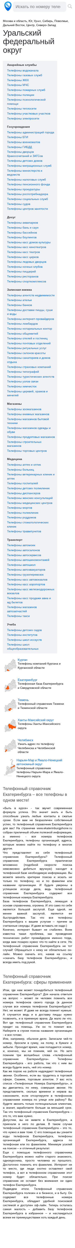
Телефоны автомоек (21, 545)
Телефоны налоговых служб (26, 179)
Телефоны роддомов (21, 517)
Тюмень (23, 700)
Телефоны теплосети (21, 108)
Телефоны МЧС (18, 85)
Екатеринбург (27, 680)
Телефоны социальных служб (27, 199)
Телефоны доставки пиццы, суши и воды (30, 312)
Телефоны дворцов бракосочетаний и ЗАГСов (25, 154)
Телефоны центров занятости (27, 208)
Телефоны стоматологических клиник (28, 524)
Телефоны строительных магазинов (24, 444)
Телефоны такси (18, 616)
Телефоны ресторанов (22, 276)
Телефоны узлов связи (22, 381)
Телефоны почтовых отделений (29, 343)
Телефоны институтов (22, 634)
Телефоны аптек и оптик (24, 464)
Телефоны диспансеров (23, 493)
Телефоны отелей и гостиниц (27, 338)
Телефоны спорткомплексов (26, 281)
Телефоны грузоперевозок (25, 574)
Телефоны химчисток (21, 386)
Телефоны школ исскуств (24, 639)
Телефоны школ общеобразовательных (23, 646)
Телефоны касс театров (23, 252)
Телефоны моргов (19, 507)
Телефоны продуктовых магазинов (31, 436)
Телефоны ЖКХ (18, 80)
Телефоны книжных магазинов (28, 414)
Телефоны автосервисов (24, 555)
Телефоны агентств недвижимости (31, 295)
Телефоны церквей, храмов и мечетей (27, 393)
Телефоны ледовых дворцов (26, 261)
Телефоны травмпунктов (24, 531)
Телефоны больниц (20, 469)
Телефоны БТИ (17, 137)
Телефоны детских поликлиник (28, 488)
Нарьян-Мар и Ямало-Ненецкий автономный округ (39, 762)
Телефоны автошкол (21, 564)
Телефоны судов (18, 204)
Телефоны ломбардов (22, 323)
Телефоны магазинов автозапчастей (22, 609)
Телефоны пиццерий (21, 271)
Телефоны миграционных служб (29, 165)
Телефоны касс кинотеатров (26, 247)
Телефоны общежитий (22, 333)
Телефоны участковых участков (28, 113)
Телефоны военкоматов (23, 142)
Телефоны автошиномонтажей (28, 559)
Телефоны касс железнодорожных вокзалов (30, 591)
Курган (22, 659)
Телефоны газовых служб (24, 75)
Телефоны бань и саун (23, 227)
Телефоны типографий (23, 371)
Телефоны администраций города (30, 132)
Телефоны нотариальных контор (29, 328)
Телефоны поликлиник (22, 512)
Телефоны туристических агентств (30, 376)
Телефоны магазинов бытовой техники (28, 421)
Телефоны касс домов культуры (29, 242)
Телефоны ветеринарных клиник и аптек (31, 476)
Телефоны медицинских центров (29, 503)
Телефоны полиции (20, 94)
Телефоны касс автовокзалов (27, 579)
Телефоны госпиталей (22, 483)
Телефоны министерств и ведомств (24, 172)
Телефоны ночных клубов (24, 266)
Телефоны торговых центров (27, 450)
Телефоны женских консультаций (30, 498)
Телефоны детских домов (24, 160)
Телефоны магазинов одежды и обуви (29, 430)
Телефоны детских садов (24, 630)
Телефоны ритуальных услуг (26, 348)
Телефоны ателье (19, 300)
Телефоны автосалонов (23, 550)
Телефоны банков (19, 305)
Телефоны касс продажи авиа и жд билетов (29, 600)
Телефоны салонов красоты (26, 353)
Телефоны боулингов (21, 237)
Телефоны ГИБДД (19, 147)
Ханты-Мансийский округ (36, 720)
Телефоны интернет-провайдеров (30, 318)
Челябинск (25, 740)
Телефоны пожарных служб (26, 90)
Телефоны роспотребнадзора (27, 194)
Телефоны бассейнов (22, 232)
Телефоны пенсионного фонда (28, 184)
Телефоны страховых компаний (29, 367)
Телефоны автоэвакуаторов (26, 569)
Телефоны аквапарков (22, 222)
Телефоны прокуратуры (23, 189)
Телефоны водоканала (23, 70)
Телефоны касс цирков (23, 257)
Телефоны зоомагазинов (24, 409)
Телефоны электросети (23, 118)
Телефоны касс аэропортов (26, 584)
